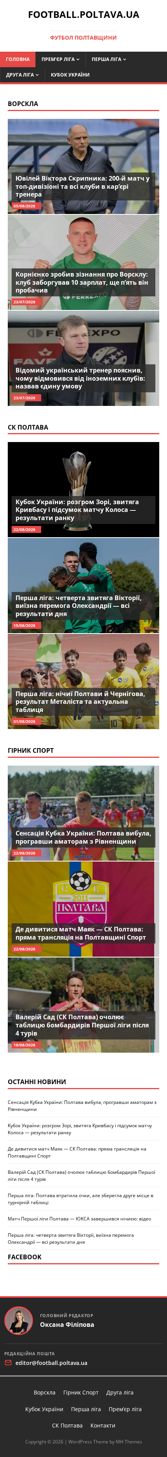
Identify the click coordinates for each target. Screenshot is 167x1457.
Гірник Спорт (31, 750)
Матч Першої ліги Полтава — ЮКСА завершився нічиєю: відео (79, 1218)
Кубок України (70, 74)
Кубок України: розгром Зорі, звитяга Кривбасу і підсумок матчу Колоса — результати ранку (77, 510)
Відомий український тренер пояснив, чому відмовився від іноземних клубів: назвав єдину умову (80, 378)
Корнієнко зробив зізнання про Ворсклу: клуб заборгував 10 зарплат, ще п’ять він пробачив (82, 282)
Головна (18, 59)
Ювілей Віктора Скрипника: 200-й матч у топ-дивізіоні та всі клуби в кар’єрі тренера (83, 186)
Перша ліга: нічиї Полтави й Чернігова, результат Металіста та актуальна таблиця (80, 701)
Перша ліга (106, 59)
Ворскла (23, 103)
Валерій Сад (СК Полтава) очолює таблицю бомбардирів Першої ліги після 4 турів (82, 1025)
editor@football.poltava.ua (51, 1362)
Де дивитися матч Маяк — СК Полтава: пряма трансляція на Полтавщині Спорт (81, 933)
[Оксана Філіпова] (18, 1320)
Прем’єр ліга (58, 59)
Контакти (102, 1425)
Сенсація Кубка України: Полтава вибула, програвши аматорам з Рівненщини (83, 837)
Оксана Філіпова (67, 1325)
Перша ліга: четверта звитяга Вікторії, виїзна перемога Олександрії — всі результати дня (79, 606)
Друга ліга (20, 74)
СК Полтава (28, 427)
